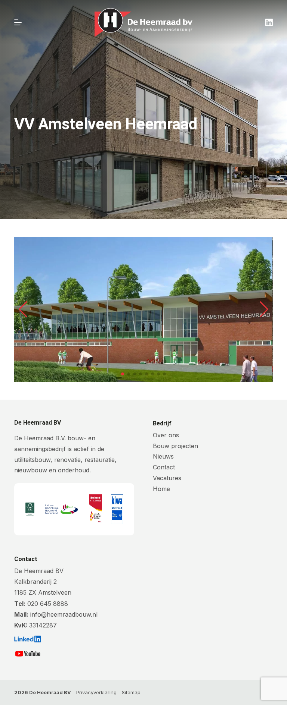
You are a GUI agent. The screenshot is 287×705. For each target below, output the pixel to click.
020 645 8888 (47, 603)
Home (161, 488)
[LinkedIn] (269, 22)
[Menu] (18, 22)
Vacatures (167, 478)
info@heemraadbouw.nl (64, 614)
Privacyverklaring (96, 692)
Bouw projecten (175, 446)
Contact (164, 467)
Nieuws (163, 456)
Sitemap (131, 692)
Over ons (166, 435)
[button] (23, 309)
